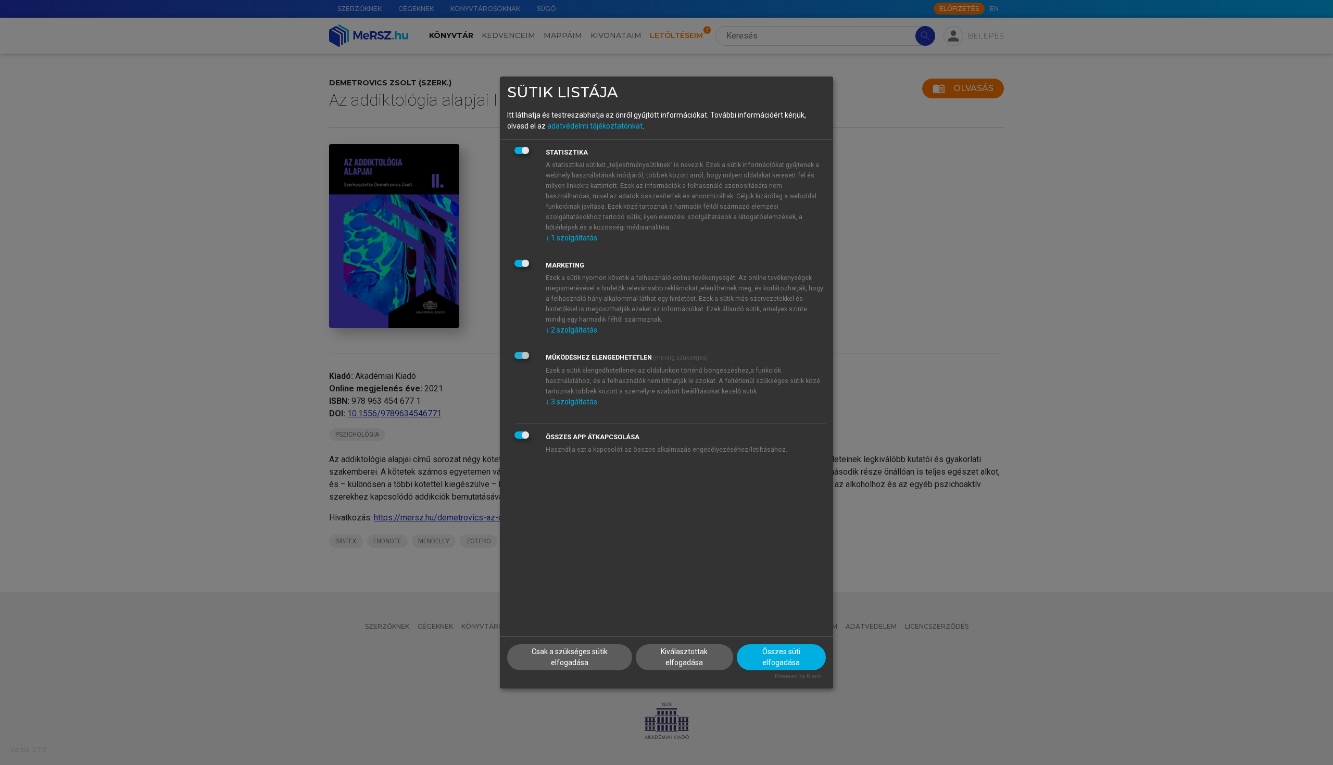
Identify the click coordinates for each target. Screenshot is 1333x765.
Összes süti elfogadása (781, 657)
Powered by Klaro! (798, 676)
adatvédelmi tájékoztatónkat (595, 126)
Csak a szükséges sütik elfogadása (570, 657)
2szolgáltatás (571, 330)
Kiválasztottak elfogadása (684, 657)
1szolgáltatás (571, 238)
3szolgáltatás (571, 402)
